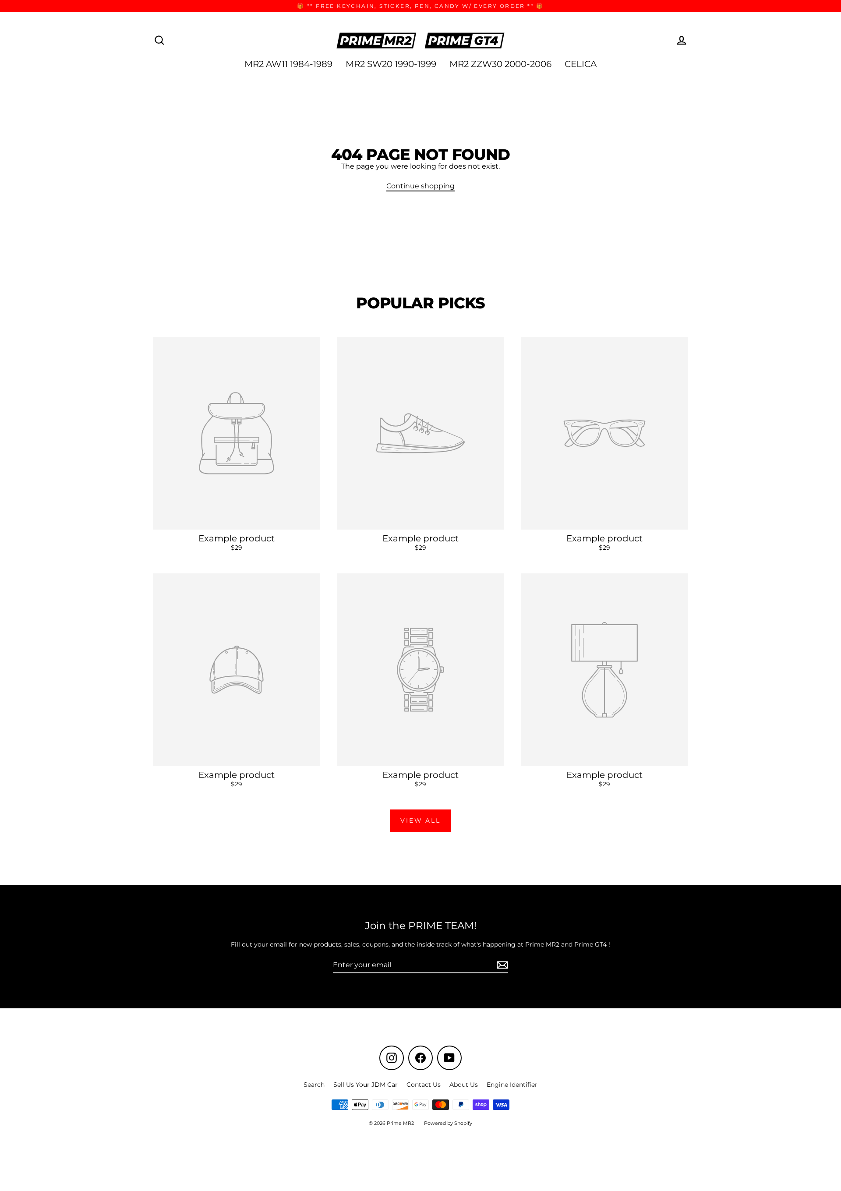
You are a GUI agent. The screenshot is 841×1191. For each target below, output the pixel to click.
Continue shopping (420, 186)
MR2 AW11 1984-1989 (288, 64)
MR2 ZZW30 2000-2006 (500, 64)
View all (420, 820)
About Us (463, 1085)
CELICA (581, 64)
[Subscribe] (501, 965)
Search (314, 1085)
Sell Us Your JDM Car (365, 1085)
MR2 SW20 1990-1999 (391, 64)
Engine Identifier (512, 1085)
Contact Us (423, 1085)
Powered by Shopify (448, 1123)
